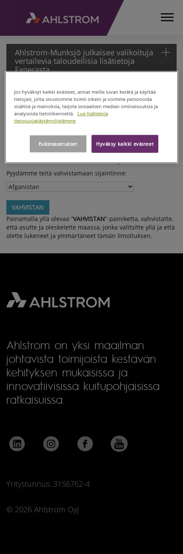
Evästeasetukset (58, 144)
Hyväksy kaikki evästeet (125, 144)
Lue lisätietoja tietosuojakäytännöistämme (61, 117)
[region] (92, 117)
